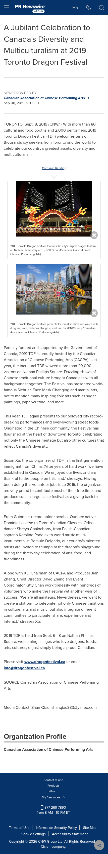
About (53, 791)
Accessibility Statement (70, 833)
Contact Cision (53, 780)
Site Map (89, 827)
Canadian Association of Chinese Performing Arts (48, 749)
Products (53, 785)
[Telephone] (88, 7)
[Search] (101, 7)
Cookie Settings (33, 833)
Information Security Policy (56, 827)
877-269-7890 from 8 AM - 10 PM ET (53, 810)
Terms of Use (19, 827)
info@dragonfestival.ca (24, 668)
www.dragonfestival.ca (44, 662)
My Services (52, 797)
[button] (54, 209)
